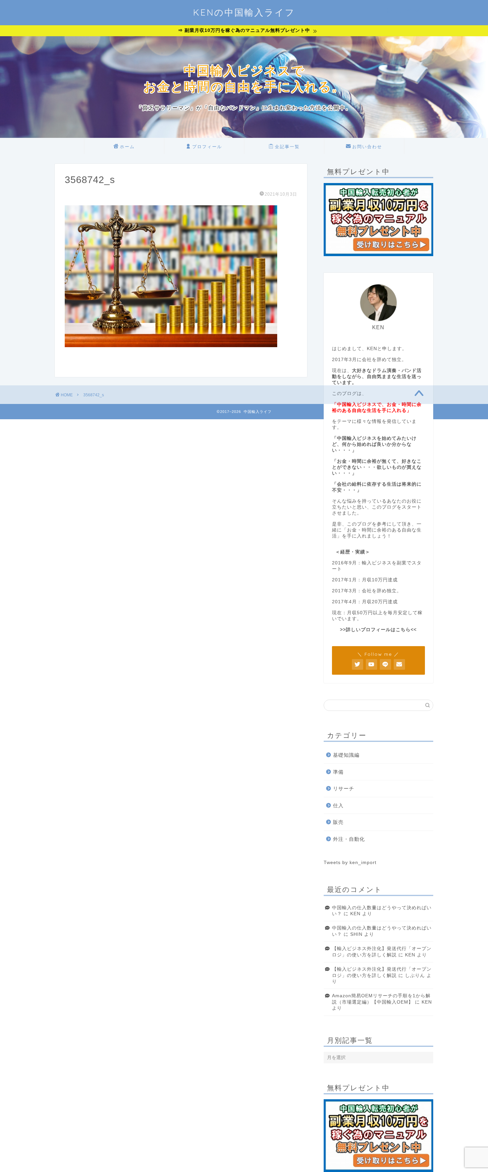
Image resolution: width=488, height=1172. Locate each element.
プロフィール (207, 146)
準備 (338, 772)
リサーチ (343, 788)
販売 (338, 822)
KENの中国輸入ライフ (244, 12)
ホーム (127, 146)
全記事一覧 (287, 146)
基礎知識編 (346, 755)
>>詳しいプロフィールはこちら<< (378, 629)
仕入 (338, 805)
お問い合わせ (367, 146)
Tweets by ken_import (350, 862)
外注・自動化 (349, 839)
